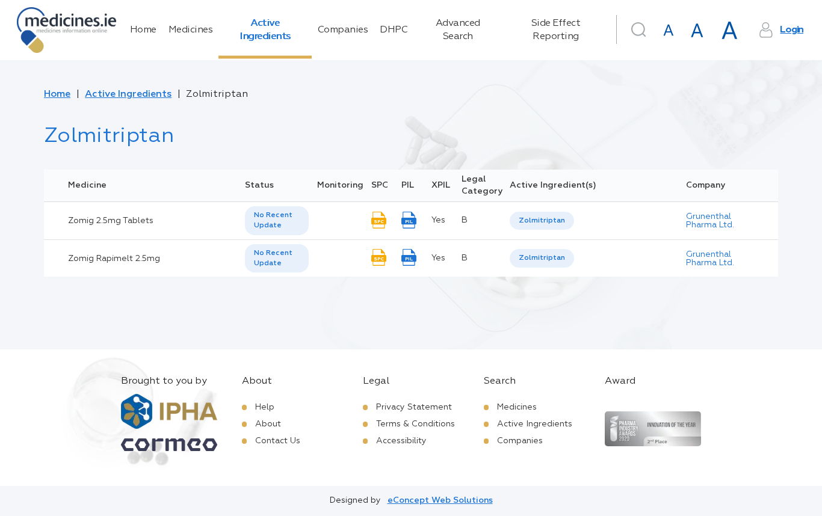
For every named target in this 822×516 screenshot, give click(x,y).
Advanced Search (458, 30)
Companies (343, 30)
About (268, 424)
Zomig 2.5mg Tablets (110, 221)
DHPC (393, 30)
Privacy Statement (414, 407)
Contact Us (277, 441)
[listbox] (277, 220)
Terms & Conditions (415, 424)
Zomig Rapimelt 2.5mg (114, 258)
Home (143, 30)
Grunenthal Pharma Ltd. (710, 220)
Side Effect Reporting (556, 30)
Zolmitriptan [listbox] (542, 220)
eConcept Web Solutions (440, 500)
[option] (542, 221)
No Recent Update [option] (273, 220)
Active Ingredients (265, 30)
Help (264, 407)
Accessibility (401, 441)
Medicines (190, 30)
